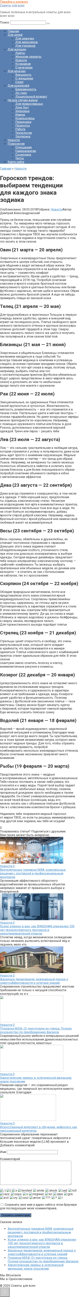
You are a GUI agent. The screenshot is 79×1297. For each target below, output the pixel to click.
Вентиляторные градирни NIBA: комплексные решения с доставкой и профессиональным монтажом (33, 873)
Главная (13, 31)
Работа (20, 129)
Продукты (22, 125)
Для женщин (17, 49)
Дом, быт (22, 107)
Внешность (23, 75)
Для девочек (24, 38)
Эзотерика (22, 136)
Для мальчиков (26, 42)
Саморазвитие (25, 151)
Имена (20, 115)
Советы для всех (12, 5)
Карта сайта (16, 162)
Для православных (29, 104)
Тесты (19, 158)
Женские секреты (28, 56)
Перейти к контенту (14, 2)
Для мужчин (17, 71)
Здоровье (22, 111)
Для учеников (25, 46)
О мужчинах (24, 67)
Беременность (25, 89)
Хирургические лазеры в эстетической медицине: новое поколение (35, 1266)
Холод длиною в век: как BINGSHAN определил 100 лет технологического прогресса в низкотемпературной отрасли (37, 930)
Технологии (23, 133)
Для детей (15, 35)
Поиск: (5, 22)
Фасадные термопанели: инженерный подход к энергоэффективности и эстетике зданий (34, 981)
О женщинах (24, 78)
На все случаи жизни (23, 100)
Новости (14, 140)
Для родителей (18, 85)
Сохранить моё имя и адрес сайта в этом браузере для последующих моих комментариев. (38, 1206)
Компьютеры (25, 118)
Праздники (23, 122)
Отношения (23, 147)
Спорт (19, 82)
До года (21, 93)
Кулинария (23, 64)
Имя (3, 1152)
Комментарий (10, 1159)
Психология (16, 144)
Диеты (20, 53)
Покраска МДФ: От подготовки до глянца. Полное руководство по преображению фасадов (36, 1030)
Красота (21, 60)
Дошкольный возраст (31, 96)
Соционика (23, 154)
